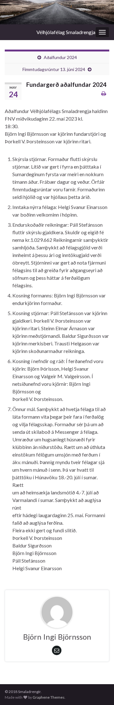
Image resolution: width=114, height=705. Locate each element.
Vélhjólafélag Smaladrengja (65, 32)
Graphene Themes (49, 697)
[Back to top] (100, 691)
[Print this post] (103, 93)
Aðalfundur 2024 (60, 57)
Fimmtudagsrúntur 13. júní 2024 (53, 69)
